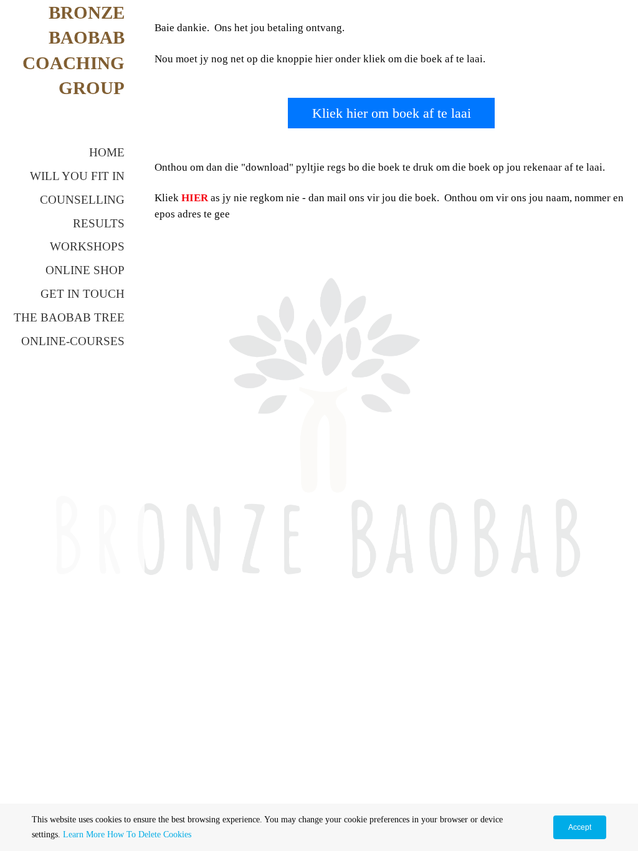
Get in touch (82, 293)
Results (99, 223)
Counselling (82, 199)
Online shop (85, 270)
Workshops (87, 246)
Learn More (84, 834)
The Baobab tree (69, 317)
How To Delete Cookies (149, 834)
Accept (579, 827)
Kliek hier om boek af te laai (391, 113)
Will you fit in (77, 176)
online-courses (73, 341)
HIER (194, 198)
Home (107, 152)
